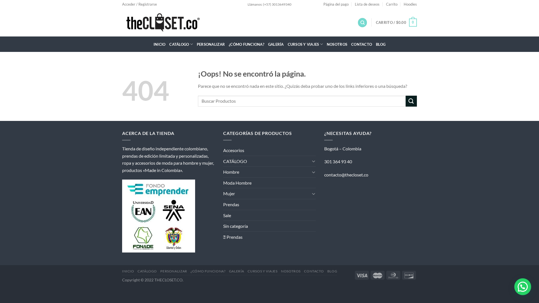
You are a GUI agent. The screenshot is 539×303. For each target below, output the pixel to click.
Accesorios (233, 150)
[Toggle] (313, 161)
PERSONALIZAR (211, 44)
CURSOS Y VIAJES (303, 44)
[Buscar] (362, 22)
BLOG (380, 44)
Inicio (160, 44)
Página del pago (336, 4)
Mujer (229, 193)
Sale (227, 215)
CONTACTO (361, 44)
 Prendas (233, 237)
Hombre (231, 172)
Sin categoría (235, 226)
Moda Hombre (237, 182)
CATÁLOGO (179, 44)
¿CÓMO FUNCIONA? (246, 44)
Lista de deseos (367, 4)
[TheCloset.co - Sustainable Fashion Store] (170, 22)
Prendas (231, 204)
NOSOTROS (337, 44)
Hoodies (410, 4)
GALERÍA (276, 44)
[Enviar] (411, 101)
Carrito (392, 4)
